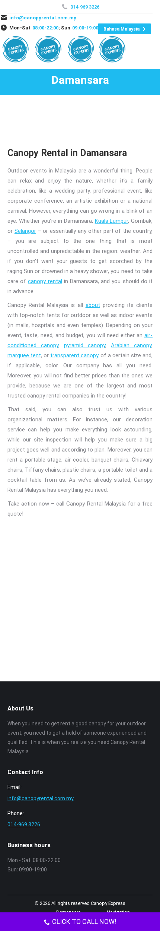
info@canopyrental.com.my (42, 17)
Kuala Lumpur (111, 221)
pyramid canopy (84, 345)
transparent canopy (74, 355)
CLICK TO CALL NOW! (84, 921)
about (93, 305)
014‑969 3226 (84, 7)
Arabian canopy (131, 345)
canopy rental (45, 281)
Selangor (25, 231)
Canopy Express (108, 903)
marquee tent (24, 355)
